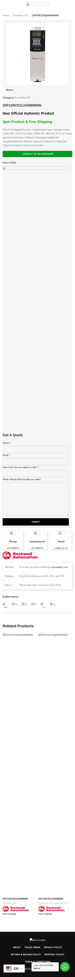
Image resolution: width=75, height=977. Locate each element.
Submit (36, 521)
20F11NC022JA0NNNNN (50, 899)
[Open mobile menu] (4, 5)
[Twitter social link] (58, 5)
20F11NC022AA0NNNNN (15, 899)
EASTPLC (27, 969)
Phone (13, 541)
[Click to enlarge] (12, 79)
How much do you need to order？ (21, 467)
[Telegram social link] (70, 5)
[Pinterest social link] (62, 5)
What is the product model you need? (22, 479)
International (37, 541)
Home (6, 15)
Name (7, 443)
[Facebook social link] (54, 5)
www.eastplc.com (59, 567)
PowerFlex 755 (45, 903)
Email (6, 455)
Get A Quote (9, 914)
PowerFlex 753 (21, 15)
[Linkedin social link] (66, 5)
